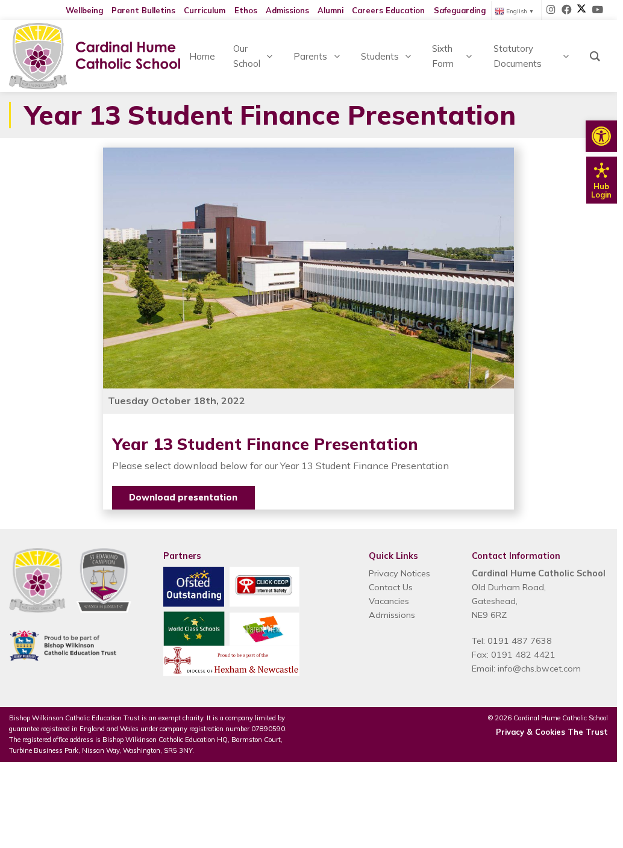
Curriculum (204, 10)
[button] (601, 136)
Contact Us (391, 587)
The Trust (588, 732)
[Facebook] (567, 10)
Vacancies (389, 601)
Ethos (245, 10)
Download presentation (183, 497)
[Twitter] (581, 10)
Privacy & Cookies (530, 732)
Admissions (287, 10)
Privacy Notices (399, 573)
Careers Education (388, 10)
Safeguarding (460, 10)
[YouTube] (597, 10)
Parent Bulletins (143, 10)
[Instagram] (551, 10)
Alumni (330, 10)
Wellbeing (84, 10)
